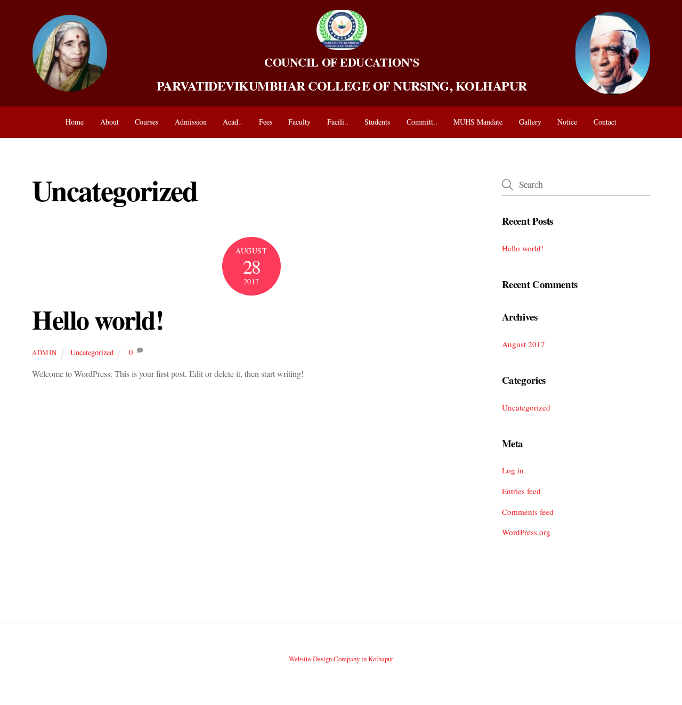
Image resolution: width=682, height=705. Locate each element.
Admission (191, 122)
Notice (567, 122)
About (109, 122)
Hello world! (98, 319)
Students (377, 122)
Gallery (530, 122)
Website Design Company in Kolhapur (341, 658)
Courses (146, 122)
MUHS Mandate (477, 122)
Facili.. (337, 122)
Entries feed (521, 491)
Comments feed (528, 511)
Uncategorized (91, 352)
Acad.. (232, 122)
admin (44, 352)
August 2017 (523, 344)
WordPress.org (526, 532)
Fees (265, 122)
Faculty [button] (299, 122)
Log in (513, 470)
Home (75, 122)
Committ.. (422, 122)
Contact (605, 122)
